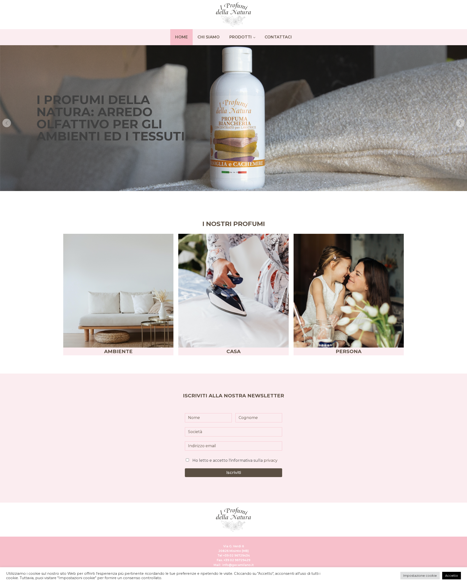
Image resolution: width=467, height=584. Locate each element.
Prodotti (240, 37)
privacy (271, 460)
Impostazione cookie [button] (420, 575)
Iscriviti (233, 472)
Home (181, 37)
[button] (6, 123)
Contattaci (278, 37)
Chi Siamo (209, 37)
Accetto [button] (451, 575)
